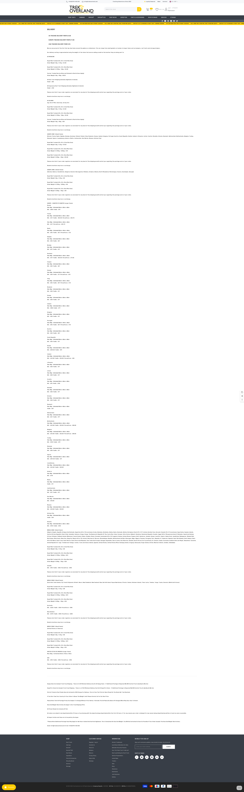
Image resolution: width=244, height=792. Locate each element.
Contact (165, 1)
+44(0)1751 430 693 (74, 1)
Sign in (169, 8)
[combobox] (120, 9)
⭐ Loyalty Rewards (149, 1)
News (159, 1)
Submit (168, 747)
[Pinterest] (168, 21)
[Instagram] (165, 21)
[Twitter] (177, 21)
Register (175, 8)
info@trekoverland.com (91, 1)
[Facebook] (162, 21)
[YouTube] (174, 21)
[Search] (122, 9)
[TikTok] (171, 21)
